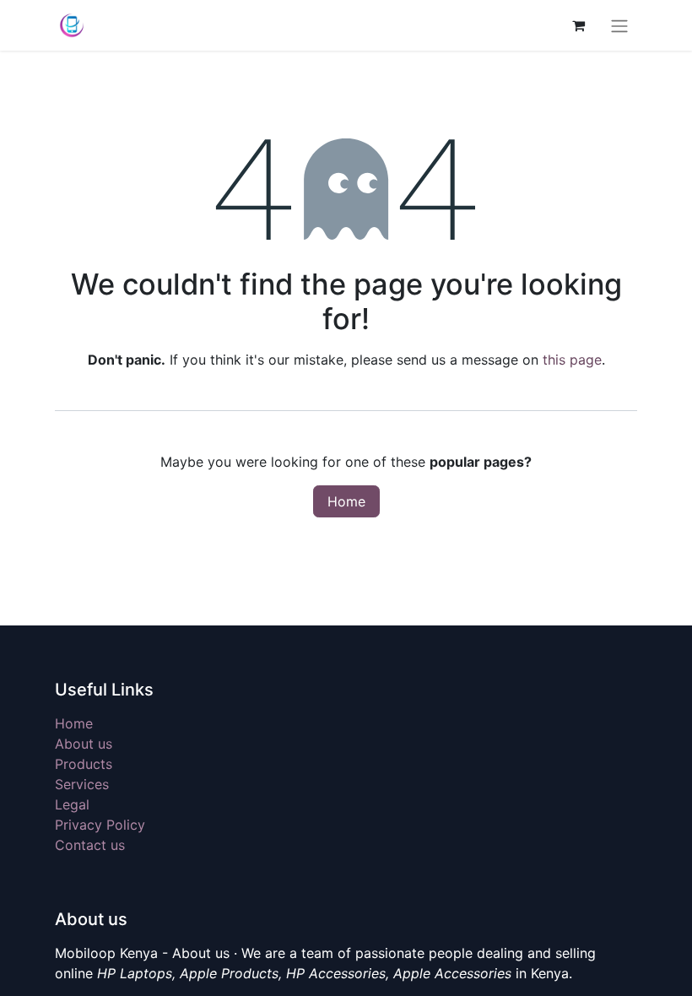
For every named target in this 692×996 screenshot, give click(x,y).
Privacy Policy (100, 824)
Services (82, 784)
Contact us (90, 844)
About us (83, 743)
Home (346, 501)
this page (572, 359)
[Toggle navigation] (619, 25)
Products (83, 763)
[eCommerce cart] (578, 25)
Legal (72, 804)
